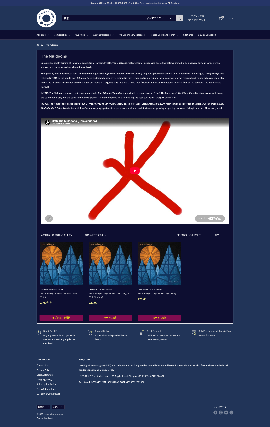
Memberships (60, 34)
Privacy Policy (43, 370)
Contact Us (42, 365)
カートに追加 (110, 317)
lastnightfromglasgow (51, 289)
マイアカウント (197, 20)
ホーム (40, 44)
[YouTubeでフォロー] (226, 412)
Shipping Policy (44, 379)
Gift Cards (188, 34)
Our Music (80, 34)
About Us (41, 34)
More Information (207, 335)
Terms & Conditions (46, 389)
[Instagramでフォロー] (221, 412)
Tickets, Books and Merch (162, 34)
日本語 (41, 407)
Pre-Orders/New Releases (132, 34)
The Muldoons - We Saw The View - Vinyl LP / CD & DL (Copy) (110, 295)
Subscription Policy (46, 384)
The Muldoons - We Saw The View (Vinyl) (157, 293)
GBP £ (55, 407)
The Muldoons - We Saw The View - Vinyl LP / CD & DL (60, 295)
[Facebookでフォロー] (215, 412)
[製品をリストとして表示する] (228, 235)
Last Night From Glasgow (150, 289)
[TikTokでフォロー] (231, 412)
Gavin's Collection (207, 34)
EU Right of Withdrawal (48, 393)
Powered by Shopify (45, 418)
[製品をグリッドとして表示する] (223, 235)
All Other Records (102, 34)
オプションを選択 (61, 317)
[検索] (179, 18)
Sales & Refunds (45, 374)
